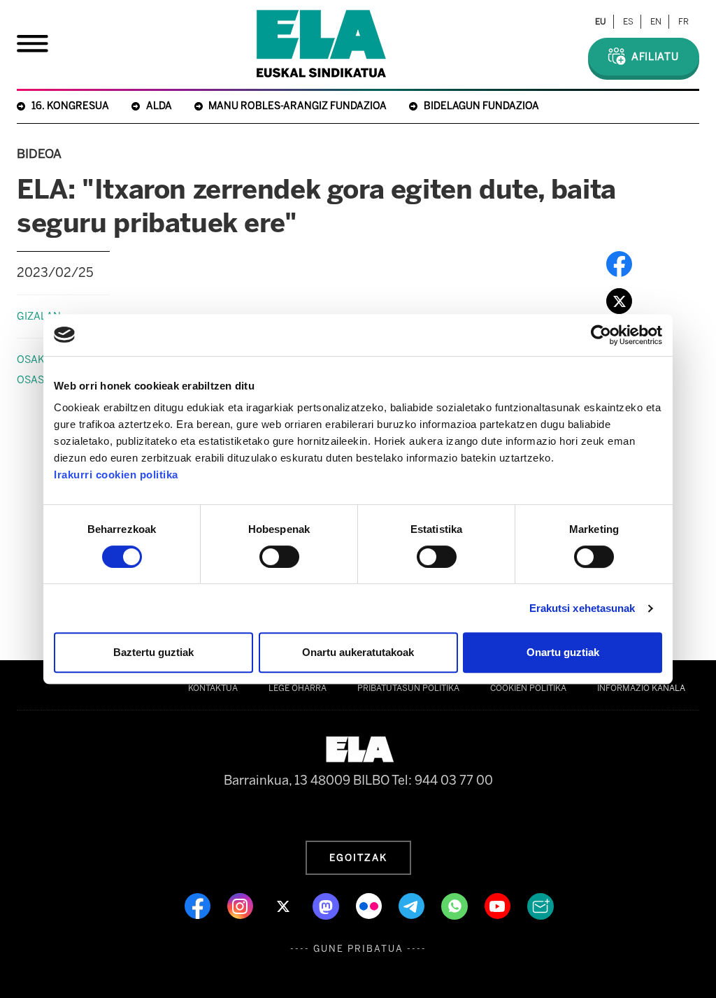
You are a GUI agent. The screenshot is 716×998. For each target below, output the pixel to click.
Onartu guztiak (563, 652)
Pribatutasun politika (408, 688)
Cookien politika (528, 688)
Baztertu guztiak (153, 652)
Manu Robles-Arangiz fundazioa (297, 106)
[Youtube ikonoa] (499, 905)
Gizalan (39, 316)
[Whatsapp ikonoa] (456, 905)
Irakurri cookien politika (116, 474)
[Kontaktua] (540, 905)
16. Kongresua (70, 106)
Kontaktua (213, 688)
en (655, 22)
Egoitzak (358, 857)
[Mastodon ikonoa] (327, 905)
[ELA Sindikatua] (321, 43)
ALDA (159, 106)
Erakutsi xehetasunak (582, 608)
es (628, 22)
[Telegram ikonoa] (413, 905)
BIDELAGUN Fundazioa (481, 106)
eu (600, 22)
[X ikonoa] (284, 905)
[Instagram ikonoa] (241, 905)
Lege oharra (297, 688)
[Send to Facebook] (619, 263)
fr (683, 22)
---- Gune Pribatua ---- (358, 948)
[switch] (279, 557)
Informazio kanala (641, 688)
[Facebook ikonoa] (199, 905)
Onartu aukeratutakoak (358, 652)
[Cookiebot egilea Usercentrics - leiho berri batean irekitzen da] (601, 335)
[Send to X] (619, 300)
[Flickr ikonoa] (370, 905)
